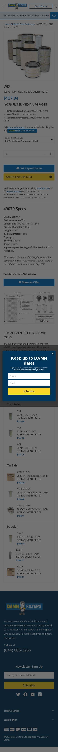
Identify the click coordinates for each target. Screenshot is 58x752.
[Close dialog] (53, 353)
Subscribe (28, 391)
